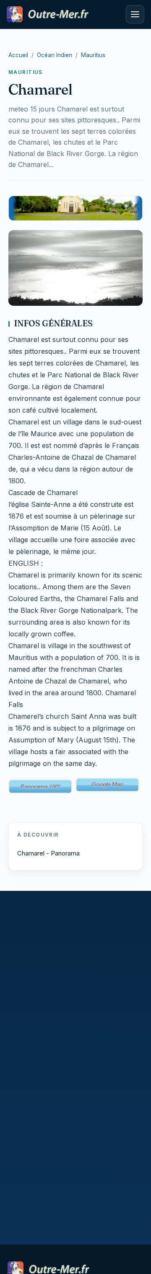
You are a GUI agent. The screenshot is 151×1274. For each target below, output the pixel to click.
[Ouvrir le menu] (135, 14)
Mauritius (93, 55)
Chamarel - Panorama (48, 853)
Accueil (18, 55)
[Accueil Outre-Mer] (64, 14)
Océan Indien (54, 55)
